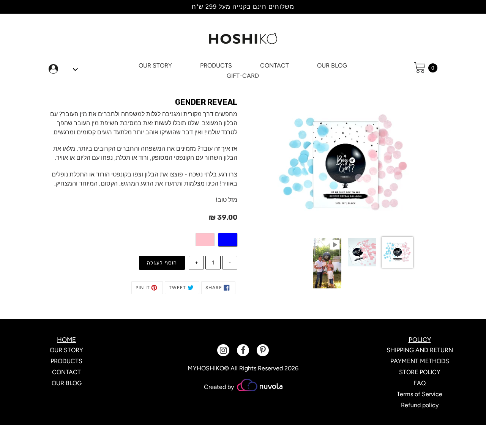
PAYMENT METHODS (419, 361)
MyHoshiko (206, 368)
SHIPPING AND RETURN (420, 350)
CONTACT (66, 372)
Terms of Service (419, 394)
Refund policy (420, 405)
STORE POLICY (419, 372)
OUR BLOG (67, 383)
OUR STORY (66, 350)
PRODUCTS (66, 361)
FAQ (419, 383)
